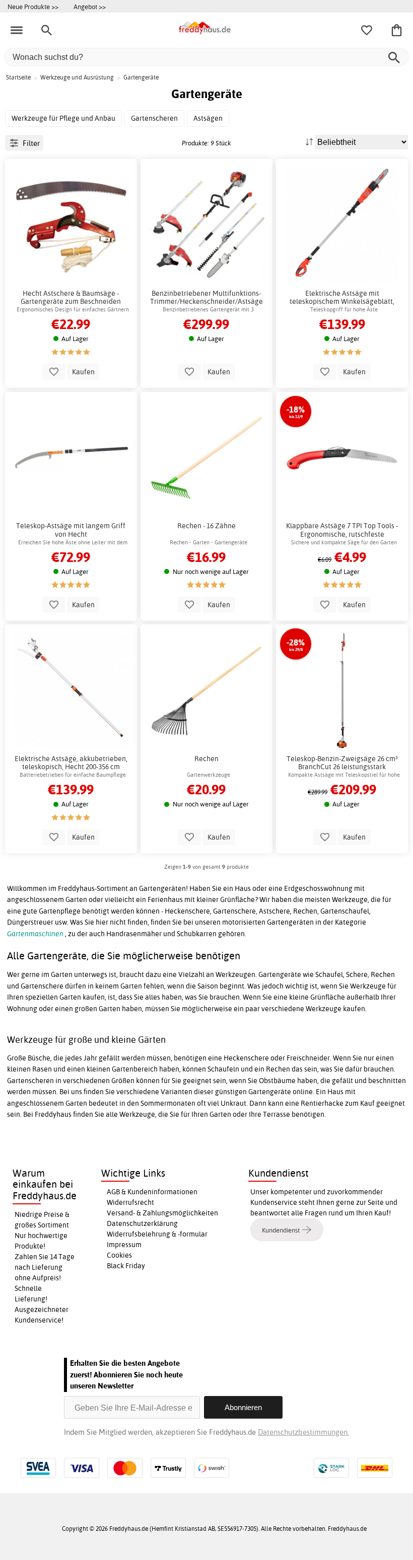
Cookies (119, 1255)
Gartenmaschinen (35, 933)
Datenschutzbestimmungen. (303, 1432)
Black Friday (126, 1265)
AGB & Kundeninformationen (152, 1191)
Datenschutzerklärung (142, 1223)
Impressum (124, 1244)
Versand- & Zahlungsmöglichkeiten (162, 1212)
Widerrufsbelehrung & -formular (157, 1234)
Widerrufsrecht (130, 1202)
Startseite (18, 77)
